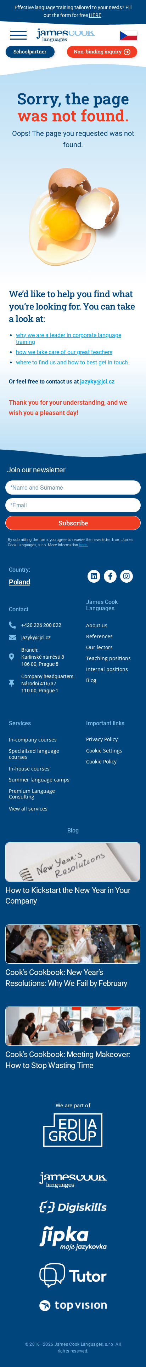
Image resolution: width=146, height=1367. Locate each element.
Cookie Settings (104, 750)
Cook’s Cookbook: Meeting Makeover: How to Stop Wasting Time (67, 1060)
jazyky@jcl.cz (97, 381)
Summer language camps (39, 779)
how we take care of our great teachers (64, 352)
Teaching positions (108, 658)
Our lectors (99, 647)
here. (83, 545)
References (99, 636)
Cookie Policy (101, 761)
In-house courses (29, 768)
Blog (91, 680)
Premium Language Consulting (32, 794)
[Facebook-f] (110, 576)
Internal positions (107, 669)
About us (96, 625)
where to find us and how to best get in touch (72, 362)
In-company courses (33, 739)
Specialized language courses (34, 754)
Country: (19, 569)
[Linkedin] (94, 576)
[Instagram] (126, 576)
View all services (28, 808)
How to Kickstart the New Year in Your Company (67, 896)
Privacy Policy (102, 739)
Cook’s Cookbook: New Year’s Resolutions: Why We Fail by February (66, 978)
